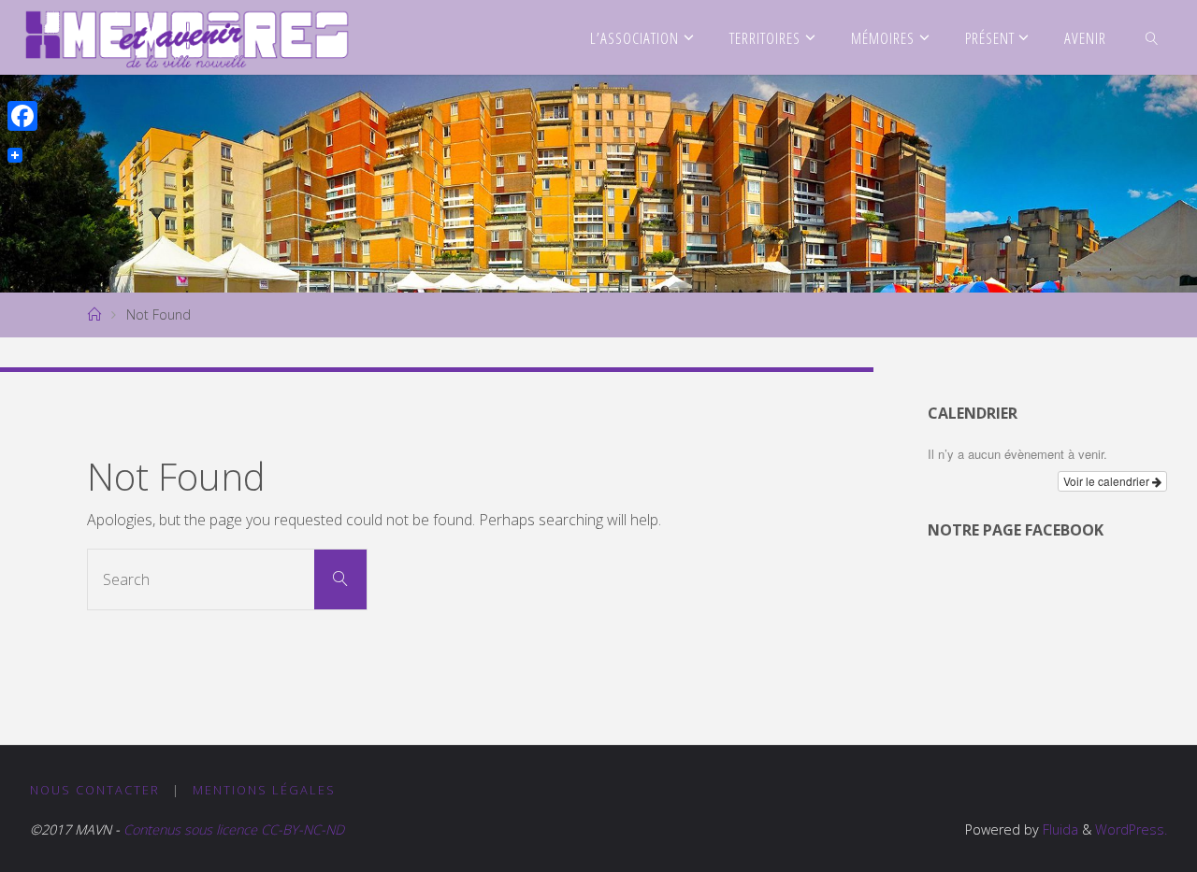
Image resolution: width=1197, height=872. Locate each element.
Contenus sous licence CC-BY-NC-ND (232, 829)
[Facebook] (22, 116)
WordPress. (1131, 829)
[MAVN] (187, 37)
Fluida (1058, 829)
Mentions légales (264, 789)
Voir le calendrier (1107, 481)
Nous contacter (95, 789)
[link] (1152, 37)
